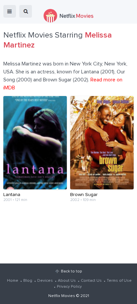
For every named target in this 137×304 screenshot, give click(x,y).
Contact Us (91, 281)
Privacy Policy (69, 287)
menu (9, 11)
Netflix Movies (61, 296)
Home (12, 281)
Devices (45, 281)
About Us (67, 281)
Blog (27, 281)
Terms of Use (119, 281)
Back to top (71, 271)
